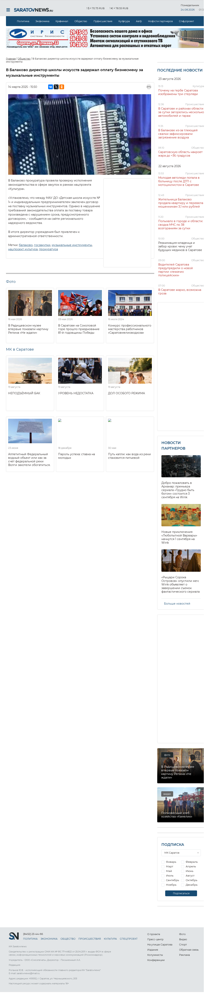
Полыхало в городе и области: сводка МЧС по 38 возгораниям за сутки (180, 224)
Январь (170, 861)
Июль (169, 875)
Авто (139, 21)
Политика (23, 21)
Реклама (184, 954)
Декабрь (191, 884)
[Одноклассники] (61, 86)
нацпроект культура (23, 249)
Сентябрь (172, 880)
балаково (26, 245)
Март (169, 866)
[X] (56, 86)
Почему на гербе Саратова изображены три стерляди (178, 92)
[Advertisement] (127, 222)
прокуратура (48, 249)
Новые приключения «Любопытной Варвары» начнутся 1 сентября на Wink (179, 537)
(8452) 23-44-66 (33, 933)
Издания (152, 949)
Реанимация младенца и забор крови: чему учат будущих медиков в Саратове (180, 246)
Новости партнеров (160, 21)
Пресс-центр (155, 939)
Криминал (62, 21)
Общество (80, 21)
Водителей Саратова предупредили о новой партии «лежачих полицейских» (175, 270)
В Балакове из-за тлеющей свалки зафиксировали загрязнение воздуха (178, 133)
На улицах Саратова (159, 944)
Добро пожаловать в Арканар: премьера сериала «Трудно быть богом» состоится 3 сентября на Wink (177, 490)
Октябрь (191, 880)
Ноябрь (170, 884)
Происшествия (103, 21)
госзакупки (42, 245)
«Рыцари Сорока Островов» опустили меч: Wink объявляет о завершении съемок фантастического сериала (180, 584)
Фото (182, 934)
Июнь (189, 871)
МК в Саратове (20, 349)
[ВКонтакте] (50, 86)
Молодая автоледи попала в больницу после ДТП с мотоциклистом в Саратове (179, 181)
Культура (124, 21)
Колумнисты (155, 954)
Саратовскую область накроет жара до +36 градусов (180, 153)
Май (168, 871)
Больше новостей (177, 603)
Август (189, 875)
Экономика (42, 21)
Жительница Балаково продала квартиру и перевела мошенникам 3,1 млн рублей (180, 203)
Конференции (156, 960)
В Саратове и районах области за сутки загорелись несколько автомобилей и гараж (181, 112)
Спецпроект (186, 21)
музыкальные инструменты (72, 245)
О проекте (153, 934)
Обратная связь (189, 949)
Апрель (190, 866)
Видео (183, 939)
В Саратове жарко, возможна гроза (179, 291)
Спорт (183, 944)
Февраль (191, 861)
